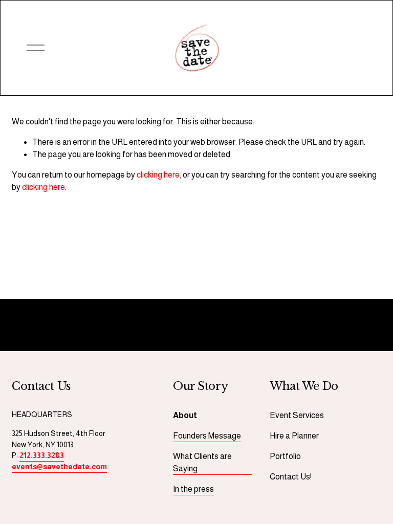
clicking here (158, 174)
